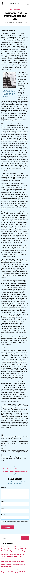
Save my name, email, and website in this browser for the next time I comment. (15, 522)
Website (3, 515)
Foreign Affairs (15, 9)
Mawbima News (15, 3)
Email (3, 508)
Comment (4, 487)
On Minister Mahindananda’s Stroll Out (12, 561)
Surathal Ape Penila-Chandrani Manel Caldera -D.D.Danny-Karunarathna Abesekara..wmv (12, 556)
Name (3, 501)
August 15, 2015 (13, 22)
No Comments (23, 22)
